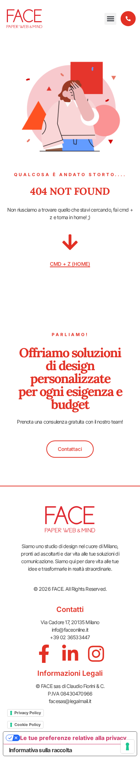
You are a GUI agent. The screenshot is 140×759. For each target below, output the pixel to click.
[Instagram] (96, 654)
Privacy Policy (27, 712)
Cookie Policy (27, 724)
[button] (110, 19)
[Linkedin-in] (70, 654)
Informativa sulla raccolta (40, 750)
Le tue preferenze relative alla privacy (73, 737)
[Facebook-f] (44, 654)
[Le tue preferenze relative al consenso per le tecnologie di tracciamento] (127, 746)
